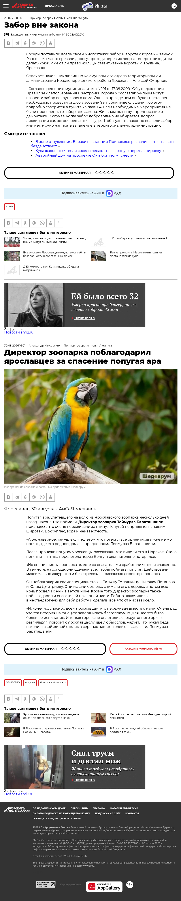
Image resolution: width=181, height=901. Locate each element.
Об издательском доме (49, 808)
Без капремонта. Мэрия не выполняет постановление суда (136, 254)
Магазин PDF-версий (124, 808)
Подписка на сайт (107, 813)
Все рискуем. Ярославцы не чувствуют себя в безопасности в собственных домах (54, 254)
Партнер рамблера (70, 884)
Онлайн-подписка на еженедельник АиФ (61, 813)
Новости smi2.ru (19, 332)
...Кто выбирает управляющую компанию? (138, 238)
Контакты (132, 813)
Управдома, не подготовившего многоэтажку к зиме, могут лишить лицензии (54, 240)
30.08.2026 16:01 (14, 345)
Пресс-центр (79, 808)
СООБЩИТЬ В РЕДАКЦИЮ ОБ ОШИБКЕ (57, 818)
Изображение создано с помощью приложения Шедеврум (44, 487)
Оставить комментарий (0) (143, 648)
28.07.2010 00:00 (15, 18)
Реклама (99, 808)
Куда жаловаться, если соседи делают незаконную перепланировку (98, 151)
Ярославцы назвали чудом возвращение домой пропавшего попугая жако (51, 716)
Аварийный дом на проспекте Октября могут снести (85, 155)
